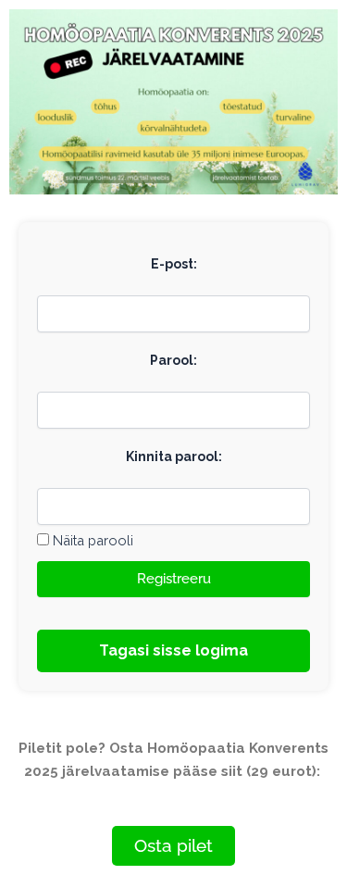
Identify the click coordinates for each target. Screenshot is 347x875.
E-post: (174, 263)
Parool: (173, 360)
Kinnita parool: (174, 456)
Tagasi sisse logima (173, 650)
